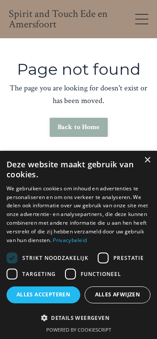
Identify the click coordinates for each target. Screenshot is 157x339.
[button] (78, 317)
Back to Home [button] (79, 127)
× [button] (147, 160)
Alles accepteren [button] (43, 294)
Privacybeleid (70, 240)
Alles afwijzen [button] (117, 294)
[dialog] (78, 245)
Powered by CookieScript (78, 329)
